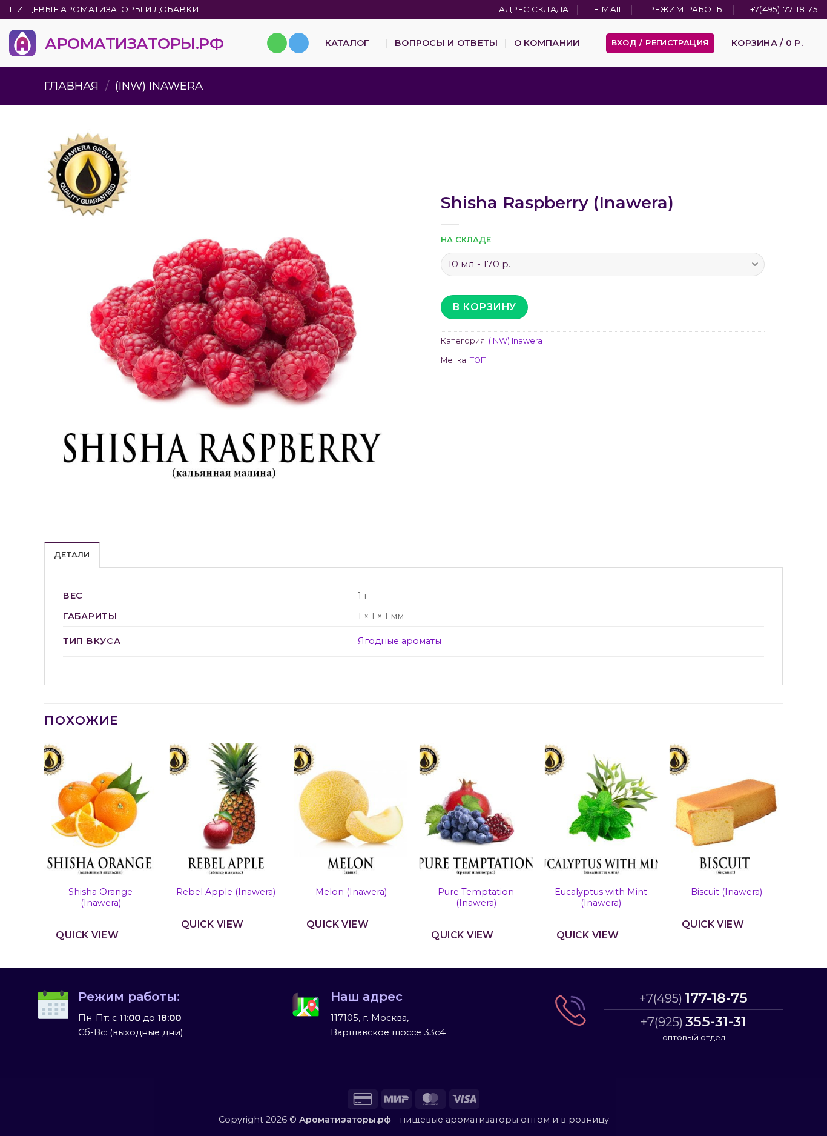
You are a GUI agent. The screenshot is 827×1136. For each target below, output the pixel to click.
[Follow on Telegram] (299, 43)
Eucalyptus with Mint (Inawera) (601, 897)
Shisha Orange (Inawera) (100, 897)
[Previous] (45, 855)
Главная (71, 86)
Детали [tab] (72, 554)
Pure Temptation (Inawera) (476, 897)
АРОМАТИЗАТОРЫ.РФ (134, 43)
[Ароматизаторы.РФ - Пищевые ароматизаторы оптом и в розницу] (22, 43)
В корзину (484, 307)
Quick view (87, 935)
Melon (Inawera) (351, 891)
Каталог (347, 43)
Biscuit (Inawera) (726, 891)
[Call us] (277, 43)
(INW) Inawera (159, 86)
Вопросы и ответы (446, 43)
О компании (547, 43)
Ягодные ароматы (399, 641)
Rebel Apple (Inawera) (225, 891)
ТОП (478, 360)
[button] (660, 43)
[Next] (782, 855)
